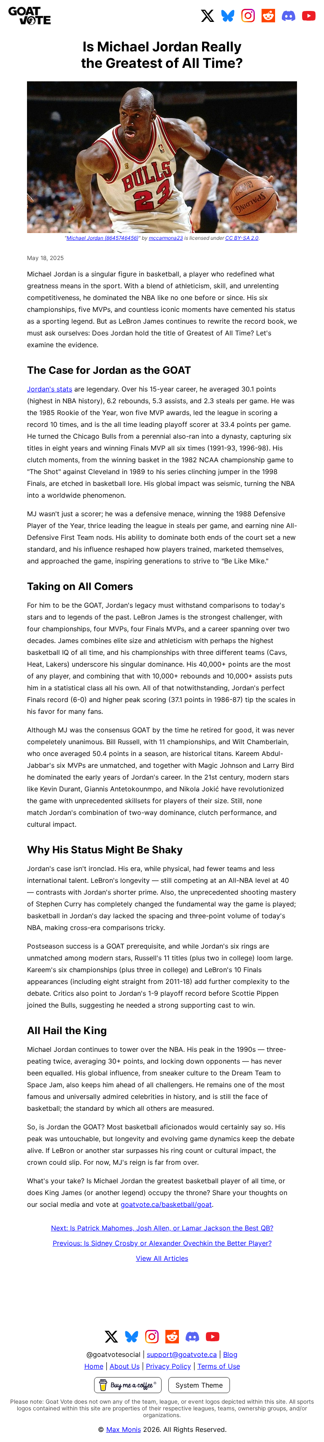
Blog (230, 1354)
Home (93, 1366)
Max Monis (123, 1429)
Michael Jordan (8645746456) (102, 238)
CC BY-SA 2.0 (242, 238)
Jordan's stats (49, 389)
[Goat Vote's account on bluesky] (228, 15)
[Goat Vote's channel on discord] (288, 16)
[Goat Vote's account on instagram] (248, 15)
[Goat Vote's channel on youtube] (309, 16)
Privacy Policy (168, 1366)
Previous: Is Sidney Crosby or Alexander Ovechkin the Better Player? (162, 1243)
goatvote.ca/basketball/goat (166, 1204)
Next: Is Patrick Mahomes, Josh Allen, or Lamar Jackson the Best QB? (162, 1228)
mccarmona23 (166, 238)
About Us (125, 1366)
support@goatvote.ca (182, 1354)
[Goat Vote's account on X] (207, 16)
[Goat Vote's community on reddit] (268, 15)
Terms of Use (218, 1366)
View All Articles (162, 1258)
